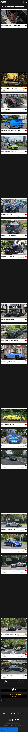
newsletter (22, 713)
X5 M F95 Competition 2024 (10, 235)
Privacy (21, 725)
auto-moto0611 (6, 27)
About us (5, 713)
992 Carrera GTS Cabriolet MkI (12, 25)
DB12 (9, 109)
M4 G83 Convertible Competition (12, 634)
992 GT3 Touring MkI (10, 466)
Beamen (4, 90)
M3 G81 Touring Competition (11, 88)
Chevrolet (3, 424)
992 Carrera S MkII (9, 319)
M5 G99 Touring (8, 214)
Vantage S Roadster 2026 (14, 571)
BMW (2, 88)
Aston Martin (4, 109)
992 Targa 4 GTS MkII (10, 529)
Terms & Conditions (10, 725)
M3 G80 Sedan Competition (10, 151)
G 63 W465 (11, 256)
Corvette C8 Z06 (10, 424)
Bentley (3, 655)
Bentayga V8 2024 (9, 655)
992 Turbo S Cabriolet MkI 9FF (12, 130)
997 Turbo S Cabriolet (10, 550)
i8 (4, 445)
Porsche (3, 25)
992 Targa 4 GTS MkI (10, 361)
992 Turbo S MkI (9, 676)
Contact (13, 713)
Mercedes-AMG (4, 256)
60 (22, 681)
